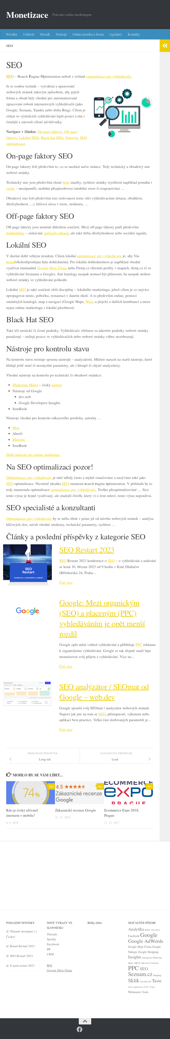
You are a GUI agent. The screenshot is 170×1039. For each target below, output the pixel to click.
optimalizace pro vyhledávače (108, 76)
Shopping (157, 975)
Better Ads (150, 929)
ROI (49, 965)
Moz (15, 427)
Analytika (136, 929)
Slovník (45, 34)
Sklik (133, 980)
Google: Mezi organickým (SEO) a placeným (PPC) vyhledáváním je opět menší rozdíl (102, 618)
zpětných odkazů (56, 232)
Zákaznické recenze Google (75, 810)
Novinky (11, 34)
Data (157, 929)
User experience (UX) (138, 986)
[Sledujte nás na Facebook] (80, 1029)
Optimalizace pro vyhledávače (29, 477)
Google (149, 935)
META (137, 963)
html (66, 182)
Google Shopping (148, 952)
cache (10, 188)
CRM (50, 954)
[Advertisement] (85, 872)
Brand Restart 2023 (22, 946)
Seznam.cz (140, 974)
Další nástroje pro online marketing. (33, 454)
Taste (157, 981)
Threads (52, 934)
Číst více (66, 582)
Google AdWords (145, 940)
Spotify (51, 939)
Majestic (18, 439)
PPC (139, 644)
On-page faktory (50, 131)
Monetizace (27, 14)
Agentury (115, 34)
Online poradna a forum (88, 34)
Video (152, 986)
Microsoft (145, 963)
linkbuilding (15, 232)
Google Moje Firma (52, 267)
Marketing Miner (25, 384)
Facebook (53, 944)
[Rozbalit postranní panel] (165, 45)
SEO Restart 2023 (86, 549)
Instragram (147, 957)
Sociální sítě (145, 981)
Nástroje (61, 34)
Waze (90, 301)
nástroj (57, 384)
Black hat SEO (52, 137)
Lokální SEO (29, 137)
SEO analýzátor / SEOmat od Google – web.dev (104, 691)
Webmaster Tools (138, 992)
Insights (134, 957)
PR (49, 949)
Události (28, 34)
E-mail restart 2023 (22, 965)
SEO (10, 76)
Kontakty (134, 34)
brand (10, 261)
